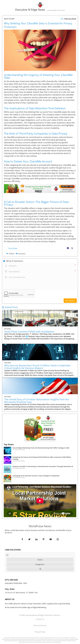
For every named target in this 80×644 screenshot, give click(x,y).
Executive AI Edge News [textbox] (40, 9)
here (59, 642)
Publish (71, 300)
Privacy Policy (40, 632)
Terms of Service (40, 625)
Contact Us (40, 619)
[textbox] (40, 526)
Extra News (13, 248)
